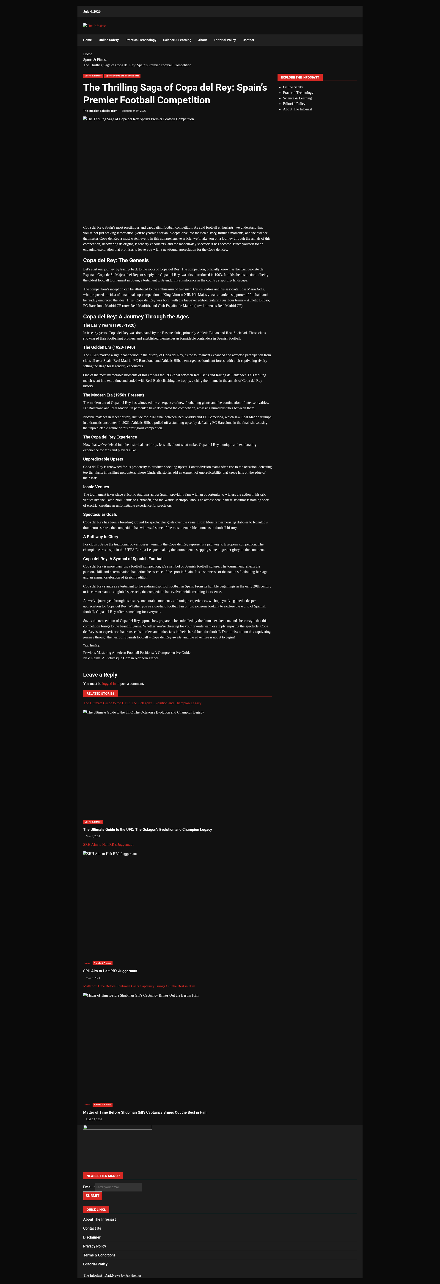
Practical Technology (141, 40)
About (202, 40)
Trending (94, 645)
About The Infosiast (297, 109)
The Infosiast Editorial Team (100, 110)
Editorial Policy (225, 40)
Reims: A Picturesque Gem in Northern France (121, 658)
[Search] (351, 40)
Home (87, 40)
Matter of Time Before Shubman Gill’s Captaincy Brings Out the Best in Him (139, 986)
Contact (248, 40)
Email (89, 1187)
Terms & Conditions (99, 1255)
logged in (109, 684)
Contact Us (92, 1228)
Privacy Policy (94, 1246)
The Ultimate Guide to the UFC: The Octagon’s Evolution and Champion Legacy (142, 703)
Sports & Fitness (93, 75)
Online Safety (109, 40)
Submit (92, 1196)
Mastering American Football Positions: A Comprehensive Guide (136, 653)
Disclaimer (92, 1237)
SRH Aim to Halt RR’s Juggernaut (108, 844)
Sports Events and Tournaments (122, 75)
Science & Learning (177, 40)
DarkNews (112, 1275)
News (87, 963)
